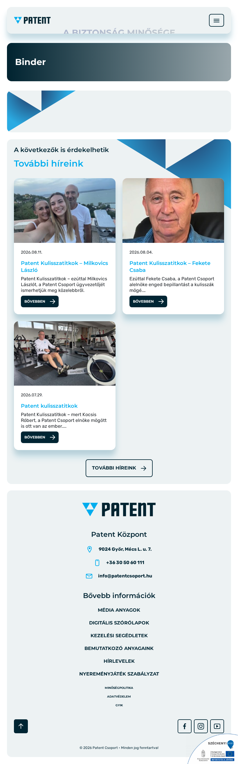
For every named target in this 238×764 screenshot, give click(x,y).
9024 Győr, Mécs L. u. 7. (125, 549)
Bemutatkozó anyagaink (119, 648)
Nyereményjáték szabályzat (119, 674)
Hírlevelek (119, 661)
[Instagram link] (201, 726)
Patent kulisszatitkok (49, 406)
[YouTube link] (217, 726)
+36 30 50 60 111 (125, 562)
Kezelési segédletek (119, 635)
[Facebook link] (185, 726)
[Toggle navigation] (216, 20)
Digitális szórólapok (119, 623)
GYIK (119, 705)
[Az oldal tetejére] (21, 726)
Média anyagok (119, 610)
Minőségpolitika (119, 688)
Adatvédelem (119, 696)
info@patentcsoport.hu (125, 576)
